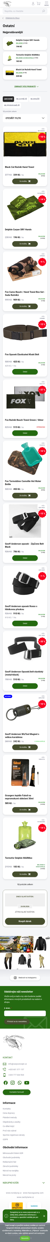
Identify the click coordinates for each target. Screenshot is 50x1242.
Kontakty (7, 1109)
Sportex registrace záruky (14, 1135)
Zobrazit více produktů (25, 86)
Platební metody (10, 1117)
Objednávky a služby (11, 1122)
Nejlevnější (21, 99)
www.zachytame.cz (25, 1197)
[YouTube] (27, 1082)
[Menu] (46, 3)
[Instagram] (12, 1082)
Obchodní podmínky (11, 1157)
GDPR (5, 1139)
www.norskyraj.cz (14, 1193)
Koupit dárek (25, 921)
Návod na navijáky (11, 1171)
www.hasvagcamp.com (33, 1193)
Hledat (43, 11)
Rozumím (25, 1238)
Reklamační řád (9, 1162)
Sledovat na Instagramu (27, 978)
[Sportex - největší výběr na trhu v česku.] (17, 1206)
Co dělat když (8, 1126)
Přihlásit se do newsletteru (17, 1022)
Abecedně (8, 99)
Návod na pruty (9, 1175)
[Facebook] (5, 1082)
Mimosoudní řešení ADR (13, 1153)
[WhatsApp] (19, 1082)
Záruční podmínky (10, 1166)
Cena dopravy (9, 1113)
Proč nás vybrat (9, 1131)
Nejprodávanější (12, 105)
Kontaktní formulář (17, 1092)
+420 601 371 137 (16, 1069)
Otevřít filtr (13, 118)
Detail (25, 372)
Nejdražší (35, 99)
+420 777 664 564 (16, 1075)
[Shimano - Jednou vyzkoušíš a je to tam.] (34, 1206)
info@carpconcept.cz (17, 1064)
